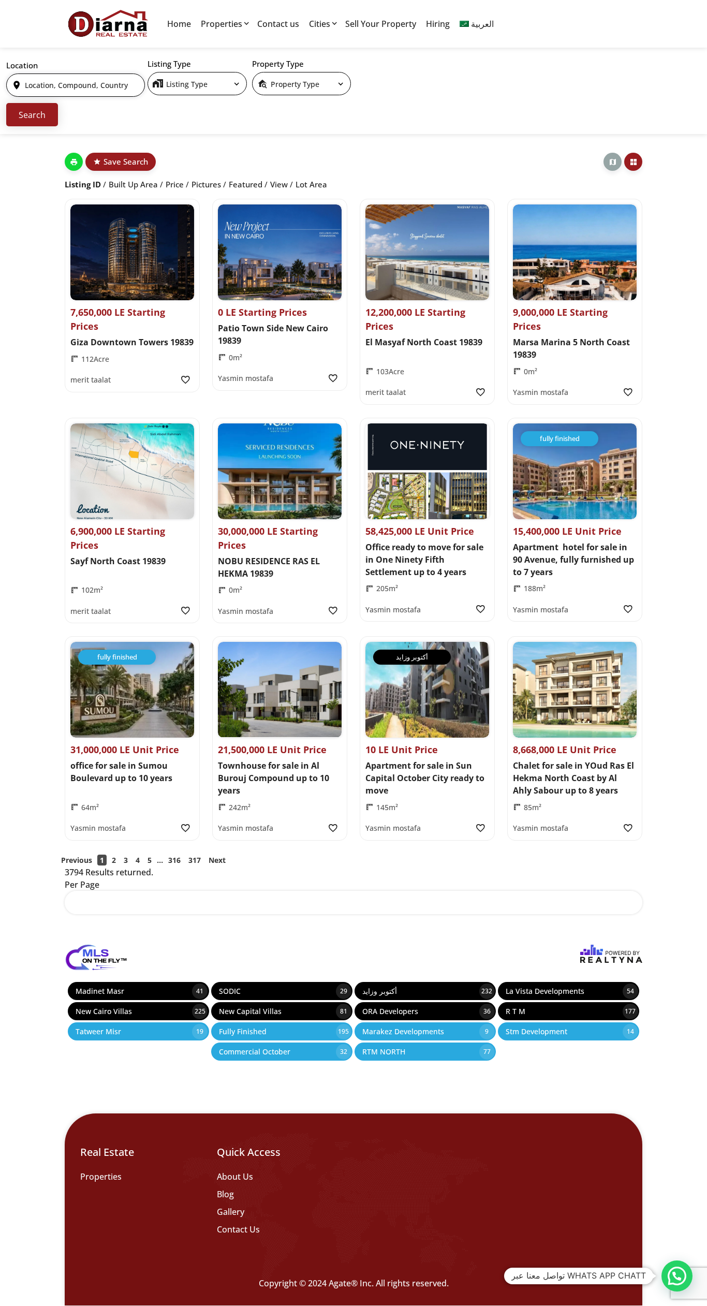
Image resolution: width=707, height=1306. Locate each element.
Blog (225, 1194)
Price (175, 184)
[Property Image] (132, 252)
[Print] (74, 162)
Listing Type (169, 63)
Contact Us (238, 1229)
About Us (235, 1176)
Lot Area (311, 184)
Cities (319, 24)
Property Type (278, 63)
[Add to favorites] (185, 379)
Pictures (206, 184)
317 (194, 860)
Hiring (438, 24)
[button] (677, 1276)
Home (179, 24)
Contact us (278, 24)
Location (22, 65)
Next (217, 860)
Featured (245, 184)
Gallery (230, 1211)
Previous (76, 860)
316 (174, 860)
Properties (221, 24)
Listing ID (83, 184)
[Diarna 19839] (108, 24)
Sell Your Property (380, 24)
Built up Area (133, 184)
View (279, 184)
